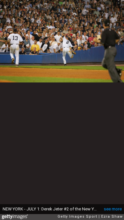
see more (113, 208)
